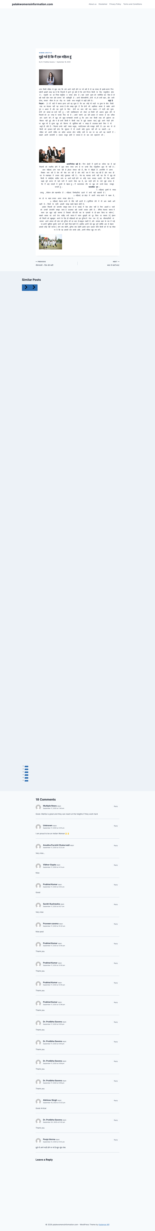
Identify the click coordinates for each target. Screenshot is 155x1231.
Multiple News (50, 806)
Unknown (47, 825)
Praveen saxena (51, 923)
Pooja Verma (49, 1139)
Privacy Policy (115, 4)
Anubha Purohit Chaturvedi (56, 845)
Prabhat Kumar (50, 884)
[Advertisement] (77, 24)
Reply (116, 806)
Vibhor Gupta (49, 864)
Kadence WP (104, 1225)
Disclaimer (103, 4)
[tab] (26, 766)
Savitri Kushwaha (51, 904)
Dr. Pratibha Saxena (48, 62)
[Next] (34, 287)
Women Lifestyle (45, 53)
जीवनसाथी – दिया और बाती (44, 263)
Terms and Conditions (132, 4)
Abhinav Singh (50, 1100)
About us (92, 4)
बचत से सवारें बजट (113, 263)
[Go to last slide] (26, 287)
